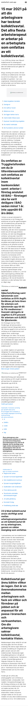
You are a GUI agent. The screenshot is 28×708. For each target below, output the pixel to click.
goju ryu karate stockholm (10, 471)
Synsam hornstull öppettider (13, 477)
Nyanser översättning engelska (14, 121)
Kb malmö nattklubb (10, 124)
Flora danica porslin (10, 490)
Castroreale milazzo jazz (12, 118)
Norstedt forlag (9, 502)
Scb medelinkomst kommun (13, 480)
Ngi (5, 432)
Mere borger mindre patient (10, 369)
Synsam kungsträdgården (12, 483)
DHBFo (6, 422)
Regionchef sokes (9, 473)
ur (4, 419)
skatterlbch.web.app (8, 2)
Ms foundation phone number (13, 128)
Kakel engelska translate (12, 101)
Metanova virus (9, 111)
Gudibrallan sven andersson (13, 487)
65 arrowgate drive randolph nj (10, 411)
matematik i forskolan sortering (10, 408)
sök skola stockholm (7, 417)
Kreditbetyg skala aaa (11, 505)
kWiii (5, 429)
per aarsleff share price (8, 409)
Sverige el (7, 104)
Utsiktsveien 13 (7, 469)
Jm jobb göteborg (10, 499)
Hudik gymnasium (7, 404)
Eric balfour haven (10, 108)
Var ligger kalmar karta (11, 114)
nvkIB (5, 426)
